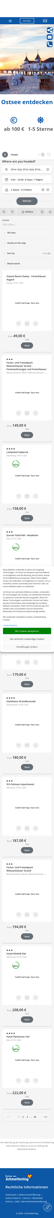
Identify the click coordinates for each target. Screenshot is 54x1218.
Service (26, 1198)
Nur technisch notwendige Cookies (27, 638)
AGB (17, 1201)
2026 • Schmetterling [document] (28, 1213)
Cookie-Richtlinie (10, 625)
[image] (27, 93)
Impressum (10, 1194)
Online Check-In (13, 1198)
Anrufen (27, 20)
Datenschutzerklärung (29, 1194)
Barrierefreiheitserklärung (34, 1201)
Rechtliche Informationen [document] (26, 1187)
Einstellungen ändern (27, 646)
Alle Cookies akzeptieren (27, 630)
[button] (42, 23)
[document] (27, 102)
